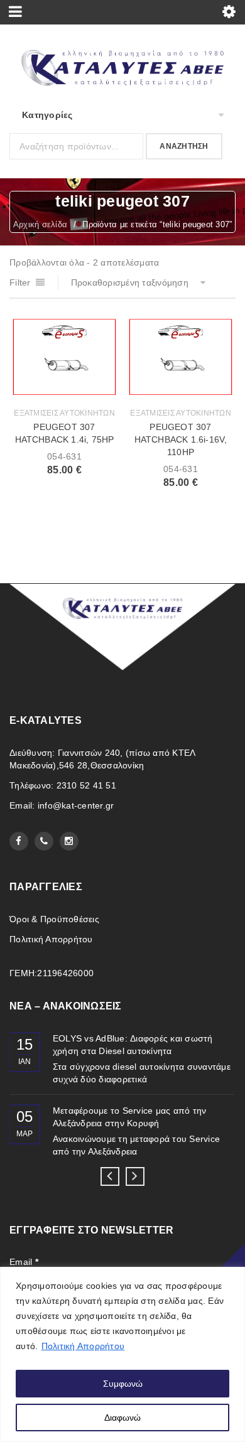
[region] (122, 1354)
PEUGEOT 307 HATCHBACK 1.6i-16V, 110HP (180, 439)
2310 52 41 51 (86, 785)
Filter (20, 282)
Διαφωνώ (122, 1417)
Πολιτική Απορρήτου (83, 1346)
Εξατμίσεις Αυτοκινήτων (64, 413)
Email (23, 1262)
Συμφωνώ (123, 1384)
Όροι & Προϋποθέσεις (54, 919)
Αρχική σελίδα (40, 224)
